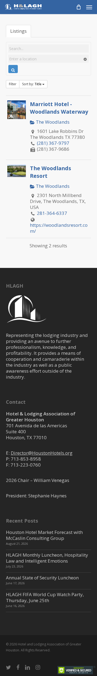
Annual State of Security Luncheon (42, 578)
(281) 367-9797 (53, 143)
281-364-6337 (52, 213)
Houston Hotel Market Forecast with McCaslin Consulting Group (44, 535)
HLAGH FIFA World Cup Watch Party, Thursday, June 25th (45, 597)
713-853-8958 (26, 459)
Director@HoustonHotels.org (41, 453)
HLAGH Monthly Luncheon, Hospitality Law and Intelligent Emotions (47, 558)
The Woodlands (52, 122)
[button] (89, 7)
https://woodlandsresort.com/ (59, 228)
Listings (18, 31)
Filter (12, 84)
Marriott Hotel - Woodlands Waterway (59, 107)
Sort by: (31, 84)
